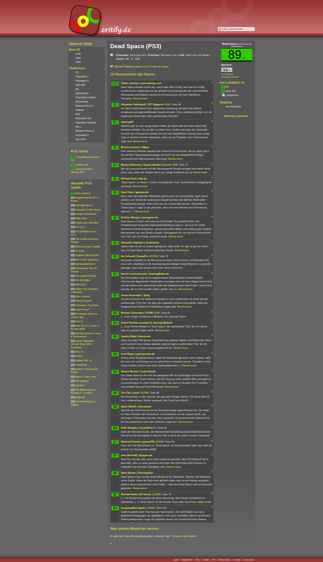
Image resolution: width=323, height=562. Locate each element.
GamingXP (127, 122)
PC (225, 87)
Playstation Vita (83, 118)
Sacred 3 (79, 385)
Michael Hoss (128, 178)
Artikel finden (200, 172)
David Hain (127, 192)
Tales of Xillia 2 (83, 193)
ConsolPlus (146, 427)
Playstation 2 (82, 76)
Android (80, 110)
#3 (154, 427)
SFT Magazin (155, 104)
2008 (78, 58)
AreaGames (152, 242)
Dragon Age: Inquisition (87, 223)
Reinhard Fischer (131, 441)
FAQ (198, 560)
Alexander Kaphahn (132, 242)
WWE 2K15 (81, 218)
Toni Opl (126, 392)
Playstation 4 (82, 135)
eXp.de (143, 178)
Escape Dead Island (85, 214)
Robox (80, 165)
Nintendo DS (82, 93)
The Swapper (82, 381)
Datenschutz (224, 560)
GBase (145, 147)
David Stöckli (128, 406)
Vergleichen (233, 95)
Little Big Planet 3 (84, 205)
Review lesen (140, 98)
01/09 (167, 104)
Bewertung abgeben (230, 77)
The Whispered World (88, 157)
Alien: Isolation (82, 296)
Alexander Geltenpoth (133, 104)
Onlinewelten (145, 472)
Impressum (249, 560)
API (214, 560)
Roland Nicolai (129, 371)
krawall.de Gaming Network (156, 322)
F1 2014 (79, 251)
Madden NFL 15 (83, 360)
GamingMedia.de (159, 273)
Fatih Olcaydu (129, 427)
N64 (78, 114)
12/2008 (153, 256)
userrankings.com (151, 83)
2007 (78, 62)
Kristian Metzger (130, 217)
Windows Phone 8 (85, 131)
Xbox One (81, 139)
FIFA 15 (79, 321)
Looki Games (148, 371)
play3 (136, 392)
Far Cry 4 (80, 227)
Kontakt (237, 560)
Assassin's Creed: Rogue (88, 210)
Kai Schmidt (128, 256)
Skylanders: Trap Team (87, 305)
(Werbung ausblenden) (236, 116)
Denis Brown (128, 472)
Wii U (78, 126)
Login (175, 560)
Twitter (206, 560)
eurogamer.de (150, 217)
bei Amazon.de (234, 106)
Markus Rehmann (131, 164)
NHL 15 (79, 352)
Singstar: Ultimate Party (87, 255)
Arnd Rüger (127, 354)
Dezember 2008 (169, 164)
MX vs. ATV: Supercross (87, 260)
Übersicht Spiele (80, 44)
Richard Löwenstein (132, 312)
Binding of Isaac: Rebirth (87, 247)
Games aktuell (151, 164)
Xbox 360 (229, 91)
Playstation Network (86, 122)
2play (147, 295)
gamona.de (142, 192)
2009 (78, 54)
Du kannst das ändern (184, 536)
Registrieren (186, 560)
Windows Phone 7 (85, 106)
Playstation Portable (86, 97)
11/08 (156, 312)
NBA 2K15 (80, 284)
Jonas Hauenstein (131, 295)
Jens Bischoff (129, 455)
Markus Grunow (130, 147)
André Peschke (129, 322)
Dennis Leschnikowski (134, 273)
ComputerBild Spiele (133, 508)
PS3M (149, 312)
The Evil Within (82, 280)
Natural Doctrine (83, 301)
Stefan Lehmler (130, 83)
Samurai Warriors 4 (85, 264)
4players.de (145, 455)
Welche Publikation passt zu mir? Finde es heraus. (141, 66)
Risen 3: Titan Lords (85, 377)
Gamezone (144, 336)
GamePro (142, 256)
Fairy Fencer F (82, 309)
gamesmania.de (145, 354)
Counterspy (81, 365)
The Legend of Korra (85, 276)
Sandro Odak (128, 336)
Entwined (80, 397)
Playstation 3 (82, 81)
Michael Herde (129, 494)
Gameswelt (145, 406)
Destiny (79, 356)
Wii (77, 89)
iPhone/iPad (82, 101)
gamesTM (148, 441)
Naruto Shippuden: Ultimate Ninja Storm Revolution (83, 344)
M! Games (145, 494)
